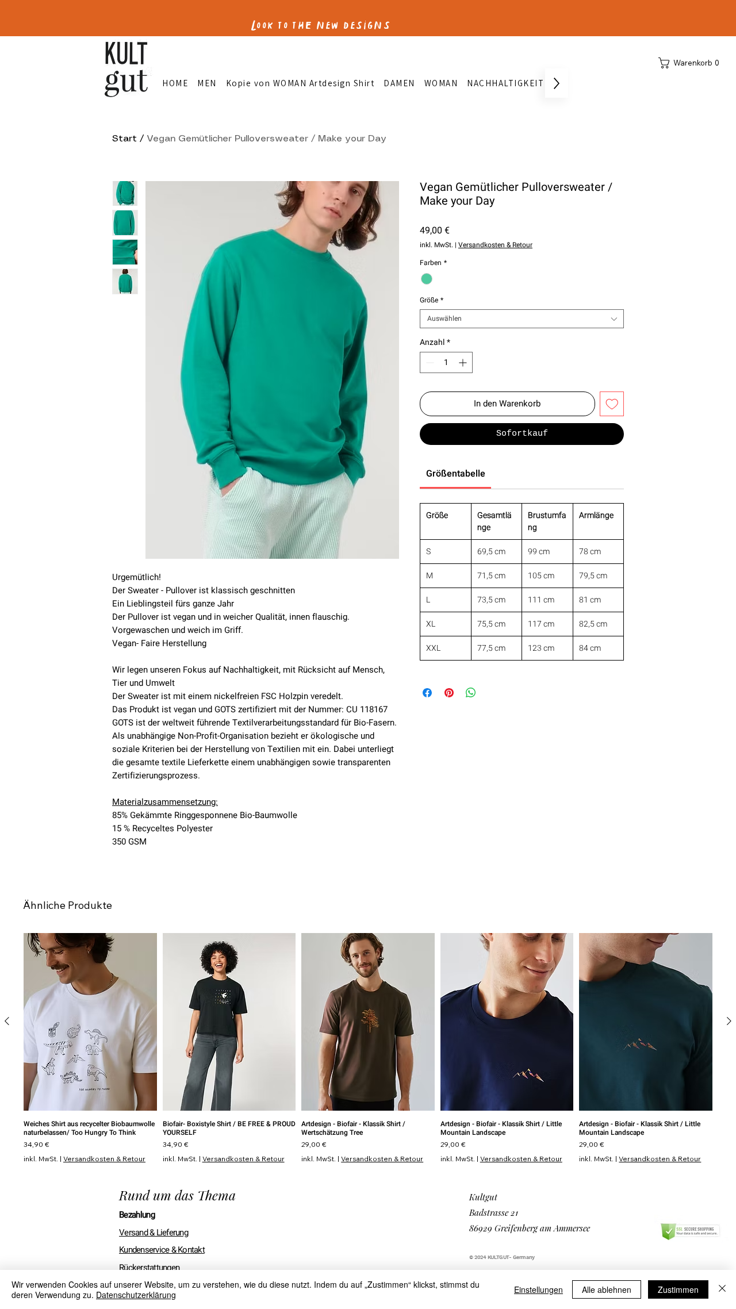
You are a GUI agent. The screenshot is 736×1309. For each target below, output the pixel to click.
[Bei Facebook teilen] (427, 693)
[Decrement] (428, 362)
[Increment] (464, 362)
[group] (368, 1048)
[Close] (722, 1289)
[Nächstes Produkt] (729, 1021)
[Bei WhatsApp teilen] (471, 693)
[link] (455, 474)
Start (124, 139)
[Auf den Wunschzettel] (612, 403)
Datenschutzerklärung (136, 1294)
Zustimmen (678, 1289)
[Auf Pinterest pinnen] (449, 693)
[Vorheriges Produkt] (7, 1021)
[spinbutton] (446, 362)
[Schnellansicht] (90, 1022)
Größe (431, 300)
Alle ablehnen (606, 1289)
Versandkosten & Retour (495, 245)
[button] (691, 62)
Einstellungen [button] (538, 1289)
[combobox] (522, 318)
